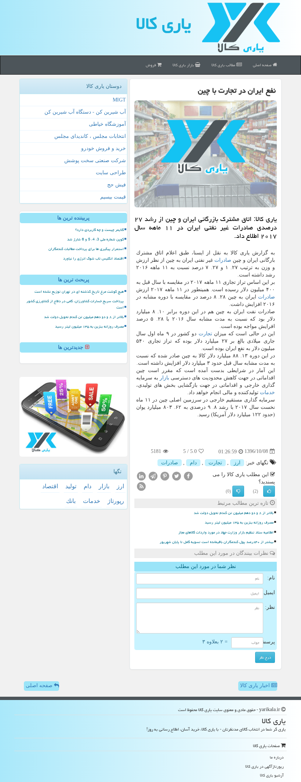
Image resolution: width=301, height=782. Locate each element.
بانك (71, 501)
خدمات (267, 392)
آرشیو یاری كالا (272, 775)
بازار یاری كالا (184, 65)
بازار (164, 378)
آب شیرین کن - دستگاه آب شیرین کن (85, 112)
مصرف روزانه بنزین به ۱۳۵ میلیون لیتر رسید (239, 522)
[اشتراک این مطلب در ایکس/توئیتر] (176, 475)
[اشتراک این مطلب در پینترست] (165, 475)
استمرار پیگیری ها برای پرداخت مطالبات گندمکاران (86, 249)
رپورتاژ (116, 501)
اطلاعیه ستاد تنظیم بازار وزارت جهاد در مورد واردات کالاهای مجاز (225, 532)
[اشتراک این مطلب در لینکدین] (141, 475)
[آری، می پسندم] (269, 491)
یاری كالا (163, 23)
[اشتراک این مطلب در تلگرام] (153, 475)
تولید (70, 486)
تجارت (205, 333)
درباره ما (277, 757)
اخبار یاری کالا (255, 685)
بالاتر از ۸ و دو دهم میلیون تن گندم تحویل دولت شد (233, 513)
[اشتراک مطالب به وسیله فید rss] (141, 486)
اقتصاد (50, 486)
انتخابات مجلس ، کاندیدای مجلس (90, 136)
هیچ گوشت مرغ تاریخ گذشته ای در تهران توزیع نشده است (79, 291)
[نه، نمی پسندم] (238, 491)
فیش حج (116, 185)
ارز (237, 462)
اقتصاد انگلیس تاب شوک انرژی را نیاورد (93, 258)
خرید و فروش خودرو (103, 148)
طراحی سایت (111, 172)
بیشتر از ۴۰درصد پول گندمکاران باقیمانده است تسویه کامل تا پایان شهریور (216, 542)
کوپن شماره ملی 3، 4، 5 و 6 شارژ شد (95, 239)
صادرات (222, 260)
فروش (151, 65)
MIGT (119, 100)
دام (193, 462)
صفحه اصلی (263, 65)
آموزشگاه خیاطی (107, 124)
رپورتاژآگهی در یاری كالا (264, 766)
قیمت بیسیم (113, 197)
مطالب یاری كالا (223, 65)
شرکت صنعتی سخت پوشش (95, 160)
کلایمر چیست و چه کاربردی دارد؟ (99, 229)
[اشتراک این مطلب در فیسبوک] (188, 475)
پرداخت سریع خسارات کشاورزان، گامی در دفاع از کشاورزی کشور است (75, 304)
